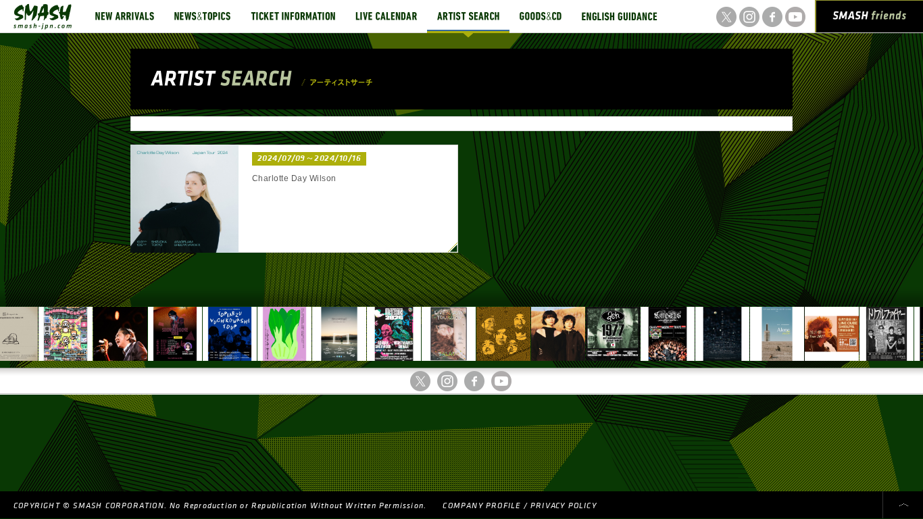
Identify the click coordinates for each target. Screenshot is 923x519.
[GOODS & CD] (540, 16)
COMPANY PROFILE (481, 506)
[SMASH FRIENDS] (869, 19)
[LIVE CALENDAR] (386, 16)
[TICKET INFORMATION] (293, 16)
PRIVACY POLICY (563, 506)
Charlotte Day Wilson (294, 178)
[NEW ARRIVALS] (124, 16)
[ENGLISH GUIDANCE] (620, 16)
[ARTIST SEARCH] (468, 16)
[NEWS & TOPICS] (202, 16)
